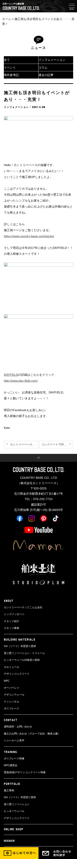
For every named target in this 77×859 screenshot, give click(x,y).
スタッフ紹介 (11, 621)
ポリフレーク (11, 708)
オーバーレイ (11, 687)
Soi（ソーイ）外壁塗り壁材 (20, 646)
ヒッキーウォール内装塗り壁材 (22, 659)
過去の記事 (45, 75)
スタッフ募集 (11, 628)
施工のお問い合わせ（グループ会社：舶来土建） (32, 733)
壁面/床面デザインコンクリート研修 (25, 772)
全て (7, 60)
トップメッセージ (14, 614)
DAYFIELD (11, 374)
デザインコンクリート (17, 673)
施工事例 (9, 790)
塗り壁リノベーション (17, 804)
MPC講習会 (10, 765)
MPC (7, 680)
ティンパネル (11, 701)
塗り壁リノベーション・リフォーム (24, 653)
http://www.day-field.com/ (21, 380)
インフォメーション (51, 60)
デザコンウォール (14, 694)
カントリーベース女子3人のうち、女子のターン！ (24, 444)
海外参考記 (11, 75)
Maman (9, 840)
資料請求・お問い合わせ (18, 726)
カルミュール (11, 666)
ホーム (6, 19)
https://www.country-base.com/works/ (29, 236)
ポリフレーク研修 (14, 758)
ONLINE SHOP (13, 829)
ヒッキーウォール (14, 811)
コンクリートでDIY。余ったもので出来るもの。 (57, 444)
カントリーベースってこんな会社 (23, 607)
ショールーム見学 (14, 740)
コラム (42, 67)
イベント (10, 67)
